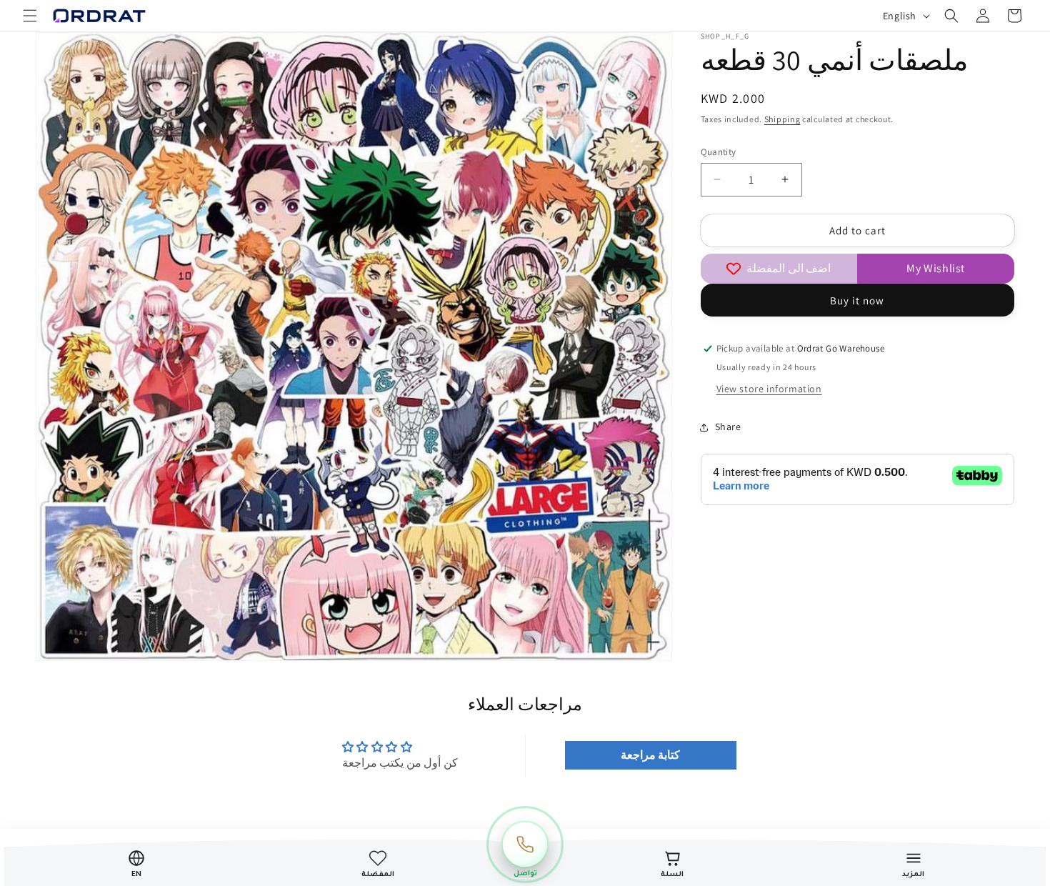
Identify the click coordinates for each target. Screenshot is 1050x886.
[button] (30, 15)
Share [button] (728, 426)
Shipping (782, 119)
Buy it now (857, 300)
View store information (769, 388)
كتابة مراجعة (651, 754)
